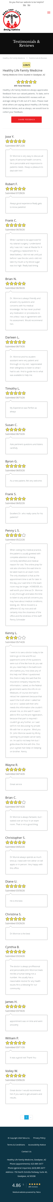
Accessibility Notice (37, 1144)
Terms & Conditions (16, 1144)
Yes (24, 5)
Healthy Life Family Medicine (14, 58)
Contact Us (26, 1151)
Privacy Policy (39, 1138)
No (29, 5)
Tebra (38, 1192)
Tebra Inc (26, 1138)
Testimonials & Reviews (38, 58)
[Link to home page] (22, 20)
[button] (48, 12)
